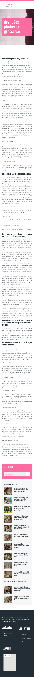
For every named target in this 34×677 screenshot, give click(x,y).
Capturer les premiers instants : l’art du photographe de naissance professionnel (22, 588)
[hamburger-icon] (30, 4)
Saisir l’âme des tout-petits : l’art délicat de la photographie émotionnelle (15, 582)
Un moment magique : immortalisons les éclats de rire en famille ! (21, 545)
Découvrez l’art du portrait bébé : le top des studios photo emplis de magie (22, 573)
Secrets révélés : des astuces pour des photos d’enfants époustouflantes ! (22, 508)
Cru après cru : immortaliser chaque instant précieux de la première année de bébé (21, 489)
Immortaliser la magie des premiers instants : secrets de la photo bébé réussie (21, 527)
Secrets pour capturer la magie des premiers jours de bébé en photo (21, 555)
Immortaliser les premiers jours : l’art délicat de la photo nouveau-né (22, 598)
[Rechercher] (28, 474)
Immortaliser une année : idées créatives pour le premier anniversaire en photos (21, 499)
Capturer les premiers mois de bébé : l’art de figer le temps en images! (21, 536)
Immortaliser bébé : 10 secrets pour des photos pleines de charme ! (21, 564)
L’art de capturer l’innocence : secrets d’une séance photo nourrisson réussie (21, 517)
